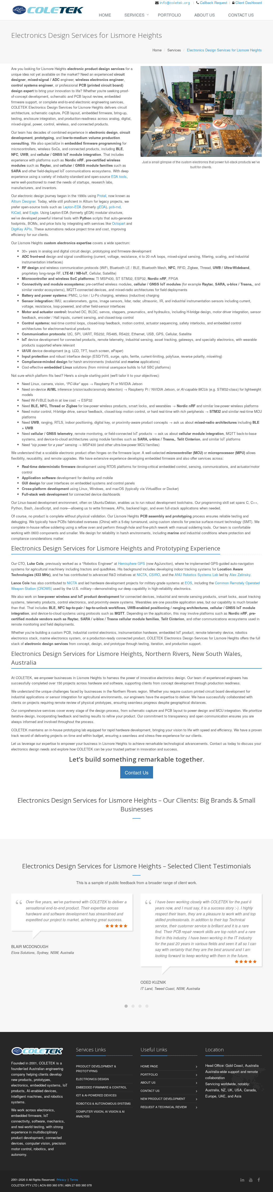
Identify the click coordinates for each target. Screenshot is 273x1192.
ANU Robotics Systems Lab (196, 574)
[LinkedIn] (242, 1180)
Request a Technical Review (163, 1107)
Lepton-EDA (72, 206)
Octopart (118, 223)
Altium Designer (23, 201)
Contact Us (241, 15)
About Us (204, 15)
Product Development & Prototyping (96, 1068)
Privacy (61, 1179)
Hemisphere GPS (131, 563)
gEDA (101, 206)
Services (134, 15)
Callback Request (213, 2)
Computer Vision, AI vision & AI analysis (100, 1113)
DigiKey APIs (21, 228)
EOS (188, 582)
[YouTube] (251, 1180)
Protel (101, 195)
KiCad (16, 212)
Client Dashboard (248, 2)
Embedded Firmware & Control (101, 1087)
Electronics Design (92, 1079)
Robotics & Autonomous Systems (103, 1103)
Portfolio (169, 15)
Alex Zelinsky (240, 574)
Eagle (33, 212)
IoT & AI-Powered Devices (96, 1095)
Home (105, 15)
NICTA (142, 574)
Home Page (149, 1066)
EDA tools (119, 176)
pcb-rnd (115, 206)
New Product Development (162, 1098)
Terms (74, 1179)
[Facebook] (259, 1180)
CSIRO (154, 574)
